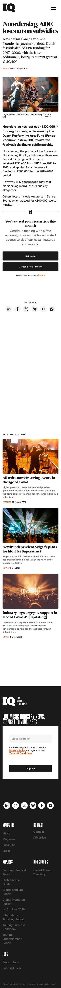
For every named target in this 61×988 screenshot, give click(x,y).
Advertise (39, 837)
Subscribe (30, 256)
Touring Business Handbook (14, 927)
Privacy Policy (33, 984)
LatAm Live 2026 (14, 909)
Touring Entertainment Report (12, 939)
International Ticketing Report (13, 917)
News (6, 833)
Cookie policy (44, 984)
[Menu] (53, 7)
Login (6, 851)
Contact (38, 832)
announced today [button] (33, 182)
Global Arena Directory (41, 872)
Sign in (42, 275)
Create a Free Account (30, 266)
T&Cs (53, 984)
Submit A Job (12, 968)
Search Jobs (11, 962)
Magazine (9, 839)
